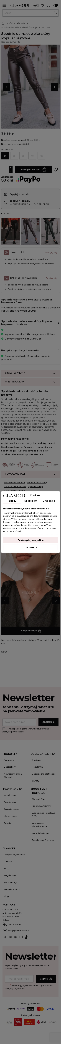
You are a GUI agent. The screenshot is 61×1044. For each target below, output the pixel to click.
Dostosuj (29, 547)
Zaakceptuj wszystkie (31, 540)
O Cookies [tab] (49, 500)
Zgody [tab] (12, 500)
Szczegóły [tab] (30, 500)
